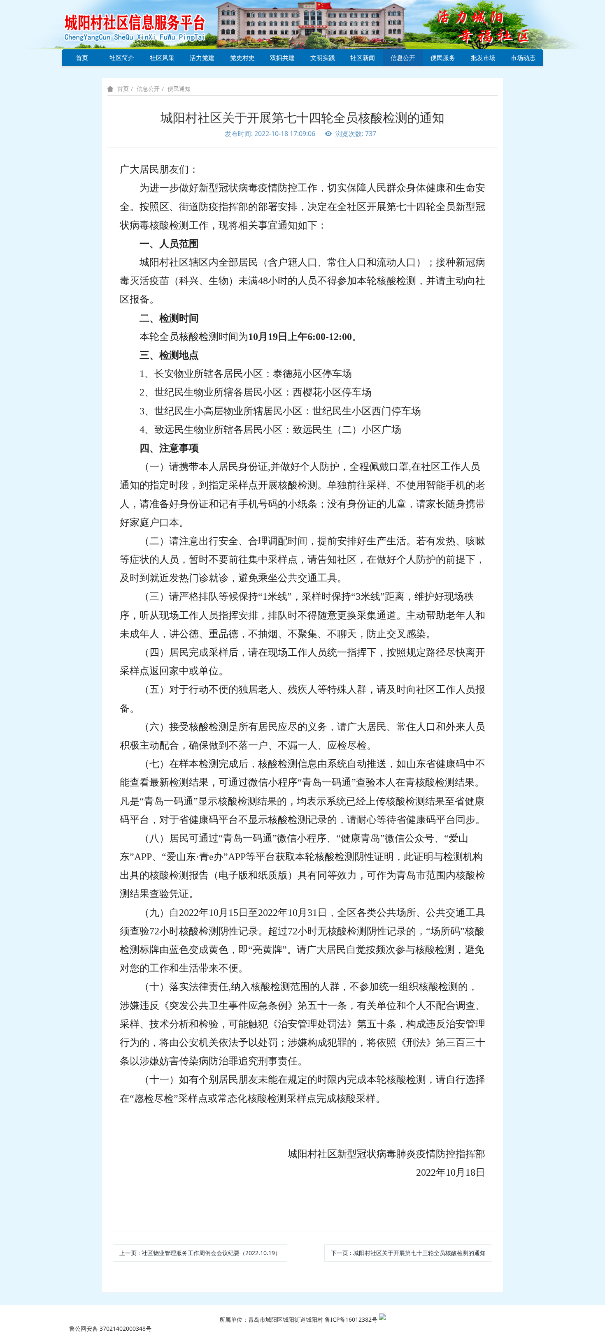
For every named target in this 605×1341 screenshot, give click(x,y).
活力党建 (202, 57)
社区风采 (162, 57)
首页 (82, 57)
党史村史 (242, 57)
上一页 (200, 1253)
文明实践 (322, 57)
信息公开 (403, 57)
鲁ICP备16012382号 (351, 1319)
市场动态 (523, 57)
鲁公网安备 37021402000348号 (110, 1328)
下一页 (408, 1253)
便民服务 (442, 57)
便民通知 (179, 88)
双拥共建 (282, 57)
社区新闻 (362, 57)
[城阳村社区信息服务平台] (144, 24)
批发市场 (483, 57)
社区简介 (121, 57)
